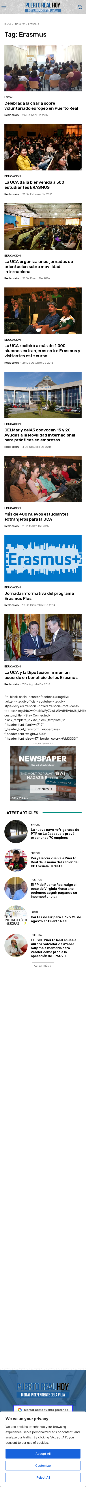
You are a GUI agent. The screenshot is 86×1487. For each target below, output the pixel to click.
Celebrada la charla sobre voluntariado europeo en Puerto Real (41, 106)
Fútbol (35, 853)
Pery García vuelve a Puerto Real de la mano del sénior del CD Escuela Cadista (55, 862)
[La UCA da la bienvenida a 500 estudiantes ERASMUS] (43, 147)
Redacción (11, 115)
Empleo (36, 825)
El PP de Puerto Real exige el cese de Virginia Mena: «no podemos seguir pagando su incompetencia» (54, 891)
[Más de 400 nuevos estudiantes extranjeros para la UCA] (43, 479)
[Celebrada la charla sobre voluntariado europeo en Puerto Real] (43, 68)
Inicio (7, 24)
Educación (12, 176)
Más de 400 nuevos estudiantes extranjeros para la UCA (36, 517)
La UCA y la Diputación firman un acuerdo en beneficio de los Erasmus (41, 675)
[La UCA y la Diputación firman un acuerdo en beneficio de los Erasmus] (43, 637)
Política (36, 880)
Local (8, 97)
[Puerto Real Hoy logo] (43, 1389)
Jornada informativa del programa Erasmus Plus (39, 596)
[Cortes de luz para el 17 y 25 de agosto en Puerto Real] (16, 917)
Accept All (43, 1453)
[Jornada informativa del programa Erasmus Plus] (43, 558)
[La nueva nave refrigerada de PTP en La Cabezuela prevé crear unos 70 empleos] (16, 831)
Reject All (43, 1477)
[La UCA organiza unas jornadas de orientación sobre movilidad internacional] (43, 226)
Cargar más (41, 965)
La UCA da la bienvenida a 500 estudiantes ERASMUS (34, 185)
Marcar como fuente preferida (46, 1409)
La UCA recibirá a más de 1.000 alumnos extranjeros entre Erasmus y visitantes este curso (42, 350)
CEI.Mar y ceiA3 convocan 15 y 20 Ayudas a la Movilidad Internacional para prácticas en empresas (39, 435)
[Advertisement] (43, 1174)
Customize (43, 1465)
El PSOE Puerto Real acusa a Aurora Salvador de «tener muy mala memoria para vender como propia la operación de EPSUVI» (53, 948)
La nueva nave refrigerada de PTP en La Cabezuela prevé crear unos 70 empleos (55, 834)
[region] (43, 1449)
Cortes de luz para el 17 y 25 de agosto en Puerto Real (56, 919)
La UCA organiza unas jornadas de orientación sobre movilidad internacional (38, 266)
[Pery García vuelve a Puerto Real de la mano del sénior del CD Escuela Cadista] (16, 860)
